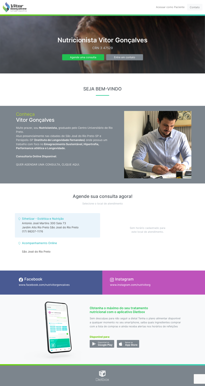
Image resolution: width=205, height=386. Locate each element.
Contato (195, 7)
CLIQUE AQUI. (71, 164)
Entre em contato (124, 57)
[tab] (57, 225)
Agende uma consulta (83, 57)
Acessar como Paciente (170, 7)
